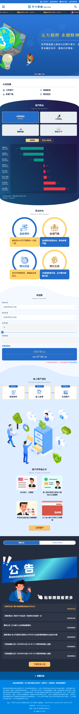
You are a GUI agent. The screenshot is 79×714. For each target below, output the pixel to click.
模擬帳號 (55, 1)
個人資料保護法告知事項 (32, 683)
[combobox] (39, 307)
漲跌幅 (32, 140)
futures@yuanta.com (43, 705)
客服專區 (74, 1)
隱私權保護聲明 (61, 683)
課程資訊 (47, 94)
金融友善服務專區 (18, 683)
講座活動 (64, 1)
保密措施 (51, 683)
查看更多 (20, 118)
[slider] (2, 332)
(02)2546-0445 (49, 702)
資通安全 (44, 683)
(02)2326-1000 (58, 702)
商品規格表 (73, 362)
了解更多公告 (39, 664)
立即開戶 (45, 1)
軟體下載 (9, 94)
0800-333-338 (68, 702)
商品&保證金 (46, 140)
